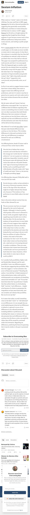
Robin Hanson (8, 10)
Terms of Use (23, 354)
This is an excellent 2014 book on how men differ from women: (10, 461)
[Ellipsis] (28, 390)
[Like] (2, 16)
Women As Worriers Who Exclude (9, 457)
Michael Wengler (9, 390)
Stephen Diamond (10, 411)
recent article (9, 48)
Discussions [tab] (14, 440)
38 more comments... (6, 432)
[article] (15, 448)
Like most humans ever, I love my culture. (10, 447)
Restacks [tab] (12, 375)
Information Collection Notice (18, 355)
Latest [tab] (7, 440)
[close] (25, 466)
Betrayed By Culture (8, 444)
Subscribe (20, 2)
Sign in (26, 2)
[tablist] (8, 375)
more (18, 173)
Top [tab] (3, 440)
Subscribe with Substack (16, 498)
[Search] (27, 440)
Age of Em (20, 127)
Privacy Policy (20, 505)
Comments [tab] (5, 375)
